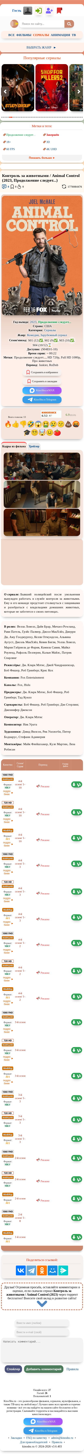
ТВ (74, 35)
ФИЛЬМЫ (23, 35)
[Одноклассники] (42, 1270)
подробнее (6, 793)
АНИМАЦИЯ (60, 35)
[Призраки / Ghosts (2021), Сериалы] (52, 110)
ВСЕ (11, 35)
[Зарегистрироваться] (49, 10)
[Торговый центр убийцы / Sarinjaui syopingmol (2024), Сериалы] (18, 110)
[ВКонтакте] (21, 1270)
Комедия (33, 335)
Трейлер (34, 446)
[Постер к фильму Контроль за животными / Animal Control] (42, 314)
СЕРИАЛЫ (41, 35)
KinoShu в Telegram (45, 399)
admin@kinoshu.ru (62, 1437)
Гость (16, 10)
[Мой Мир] (52, 1270)
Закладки (16, 1437)
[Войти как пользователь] (38, 10)
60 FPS (10, 149)
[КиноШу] (14, 24)
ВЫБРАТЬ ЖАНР (41, 47)
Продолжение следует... (20, 134)
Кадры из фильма (14, 446)
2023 (33, 322)
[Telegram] (31, 1270)
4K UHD (51, 149)
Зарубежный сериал (53, 335)
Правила (72, 1369)
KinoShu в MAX (45, 390)
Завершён (52, 134)
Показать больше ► (42, 157)
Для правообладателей (34, 1442)
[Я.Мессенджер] (63, 1270)
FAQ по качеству (36, 1437)
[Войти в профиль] (27, 11)
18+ (8, 142)
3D (48, 142)
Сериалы (50, 330)
